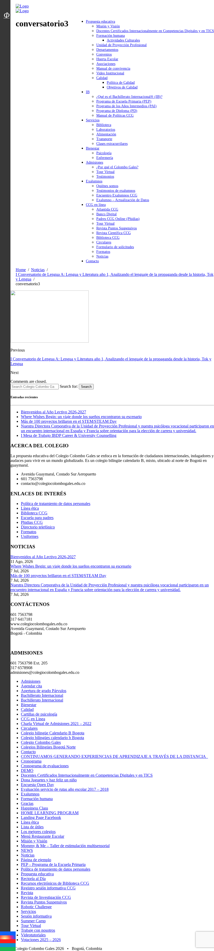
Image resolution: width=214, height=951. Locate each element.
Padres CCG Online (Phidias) (118, 219)
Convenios (104, 54)
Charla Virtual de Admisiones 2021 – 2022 (56, 723)
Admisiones (94, 162)
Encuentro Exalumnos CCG (116, 195)
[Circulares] (6, 6)
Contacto (92, 261)
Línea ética (30, 508)
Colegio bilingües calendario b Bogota (52, 737)
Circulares (103, 242)
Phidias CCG (32, 522)
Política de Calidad (121, 83)
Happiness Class (34, 808)
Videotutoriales (33, 935)
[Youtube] (8, 941)
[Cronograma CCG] (6, 3)
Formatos (103, 252)
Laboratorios (105, 130)
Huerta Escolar (107, 59)
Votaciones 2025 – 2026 (41, 939)
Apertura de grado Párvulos (43, 690)
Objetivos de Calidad (122, 87)
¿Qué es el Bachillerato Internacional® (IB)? (129, 97)
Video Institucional (110, 73)
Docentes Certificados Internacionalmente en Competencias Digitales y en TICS (155, 31)
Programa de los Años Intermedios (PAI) (126, 106)
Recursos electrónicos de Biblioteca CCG (55, 883)
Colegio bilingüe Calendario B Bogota (52, 733)
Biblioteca (103, 125)
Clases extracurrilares (112, 144)
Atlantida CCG (107, 209)
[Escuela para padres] (6, 24)
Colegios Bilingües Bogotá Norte (48, 747)
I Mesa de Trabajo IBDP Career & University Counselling (68, 435)
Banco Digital (106, 214)
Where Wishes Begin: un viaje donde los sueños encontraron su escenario (81, 416)
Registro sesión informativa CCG (48, 888)
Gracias (27, 803)
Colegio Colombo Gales (41, 742)
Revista (27, 892)
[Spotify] (8, 949)
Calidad (102, 78)
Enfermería (104, 158)
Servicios (92, 120)
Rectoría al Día (33, 878)
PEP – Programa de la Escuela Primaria (53, 864)
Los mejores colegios (38, 831)
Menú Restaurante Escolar (42, 836)
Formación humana (110, 36)
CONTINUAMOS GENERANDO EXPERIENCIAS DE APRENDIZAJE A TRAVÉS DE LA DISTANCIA (114, 756)
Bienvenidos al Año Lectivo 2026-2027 (53, 412)
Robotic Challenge (36, 907)
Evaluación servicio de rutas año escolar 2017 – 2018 (65, 789)
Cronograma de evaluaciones (45, 766)
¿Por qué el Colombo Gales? (117, 167)
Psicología (103, 153)
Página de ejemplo (36, 860)
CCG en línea (96, 205)
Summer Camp (33, 921)
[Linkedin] (8, 945)
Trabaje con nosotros (38, 930)
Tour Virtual (105, 172)
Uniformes (29, 536)
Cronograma (31, 761)
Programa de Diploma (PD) (116, 111)
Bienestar (92, 148)
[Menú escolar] (6, 21)
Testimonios (105, 177)
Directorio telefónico (38, 527)
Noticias (102, 256)
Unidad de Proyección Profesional (121, 45)
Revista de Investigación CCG (46, 897)
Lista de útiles (32, 827)
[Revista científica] (6, 27)
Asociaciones (105, 64)
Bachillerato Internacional (42, 695)
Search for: (69, 386)
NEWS (27, 850)
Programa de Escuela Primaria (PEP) (123, 101)
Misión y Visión (108, 26)
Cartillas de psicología (39, 714)
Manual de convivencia (113, 68)
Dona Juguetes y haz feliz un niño (49, 780)
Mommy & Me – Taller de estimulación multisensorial (65, 845)
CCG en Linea (33, 719)
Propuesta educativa (100, 21)
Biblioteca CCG (108, 238)
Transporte (104, 139)
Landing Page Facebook (41, 817)
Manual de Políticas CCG (115, 115)
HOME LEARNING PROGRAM (50, 813)
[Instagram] (8, 937)
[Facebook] (8, 933)
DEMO (27, 770)
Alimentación (106, 134)
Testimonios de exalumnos (115, 191)
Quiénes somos (107, 186)
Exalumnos (94, 181)
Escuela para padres (37, 517)
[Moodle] (6, 8)
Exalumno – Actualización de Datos (122, 200)
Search (86, 387)
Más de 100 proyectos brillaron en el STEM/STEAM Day (69, 421)
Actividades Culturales (123, 40)
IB (88, 92)
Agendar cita (31, 686)
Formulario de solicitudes (115, 247)
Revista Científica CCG (113, 233)
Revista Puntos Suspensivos (116, 228)
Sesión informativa (36, 916)
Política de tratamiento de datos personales (55, 503)
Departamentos (107, 50)
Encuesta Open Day (37, 784)
